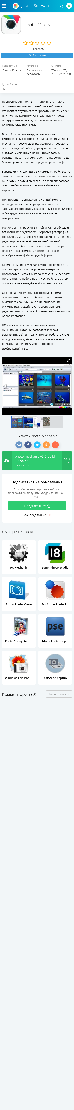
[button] (68, 360)
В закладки (39, 55)
